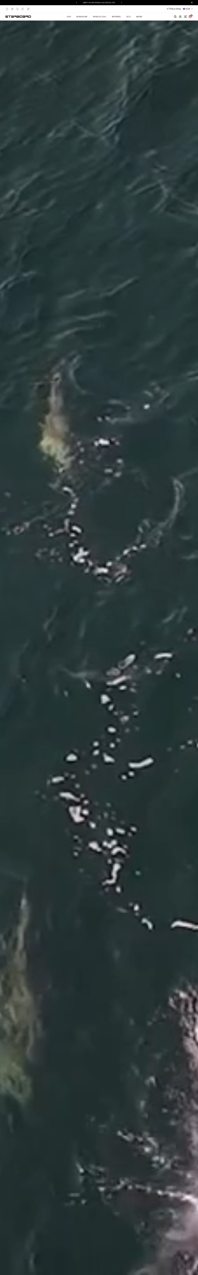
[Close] (191, 2)
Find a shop (175, 8)
